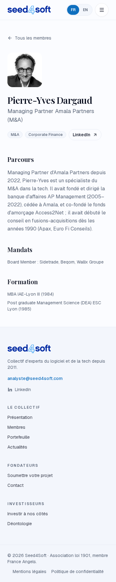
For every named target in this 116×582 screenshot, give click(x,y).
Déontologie (19, 523)
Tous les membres (33, 38)
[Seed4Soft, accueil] (29, 10)
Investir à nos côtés (27, 514)
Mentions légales (29, 571)
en (85, 9)
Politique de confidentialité (77, 571)
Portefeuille (18, 437)
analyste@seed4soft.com (35, 378)
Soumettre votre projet (30, 475)
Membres (16, 427)
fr (73, 9)
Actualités (17, 447)
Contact (15, 485)
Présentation (19, 417)
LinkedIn (81, 134)
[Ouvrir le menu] (102, 10)
